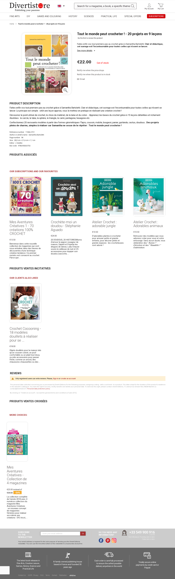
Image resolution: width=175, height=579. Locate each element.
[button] (65, 90)
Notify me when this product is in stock (93, 74)
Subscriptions (156, 16)
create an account (68, 378)
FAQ (41, 575)
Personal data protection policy (38, 389)
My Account (149, 8)
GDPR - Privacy (33, 575)
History (72, 16)
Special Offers (132, 16)
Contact (54, 575)
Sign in (55, 378)
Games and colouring (49, 16)
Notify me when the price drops (90, 70)
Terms (48, 575)
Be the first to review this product (90, 38)
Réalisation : (63, 575)
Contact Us (22, 575)
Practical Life (109, 16)
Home (12, 24)
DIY (28, 16)
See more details (84, 50)
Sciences (89, 16)
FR (59, 9)
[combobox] (105, 6)
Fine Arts (15, 16)
